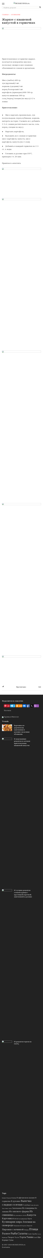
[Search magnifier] (40, 7)
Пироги (29, 1226)
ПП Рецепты (23, 1225)
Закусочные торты (7, 1208)
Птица (33, 1229)
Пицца (26, 1230)
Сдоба (34, 1234)
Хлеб (35, 1237)
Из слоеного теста (19, 1215)
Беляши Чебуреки (6, 1198)
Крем (30, 1219)
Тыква (30, 1237)
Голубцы (26, 1205)
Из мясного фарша (19, 1211)
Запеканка (17, 1208)
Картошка (7, 1218)
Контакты (6, 1247)
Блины (13, 1198)
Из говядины (28, 1208)
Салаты (22, 1233)
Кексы (15, 1219)
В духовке (15, 1201)
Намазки (17, 1226)
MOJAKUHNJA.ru (18, 1245)
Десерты (36, 1205)
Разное (6, 1233)
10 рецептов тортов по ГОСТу (23, 1043)
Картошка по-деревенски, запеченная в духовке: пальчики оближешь (22, 730)
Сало (30, 1234)
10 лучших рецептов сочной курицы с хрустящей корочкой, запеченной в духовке (23, 893)
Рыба (14, 1233)
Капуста (31, 1214)
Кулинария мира (12, 1221)
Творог (11, 1237)
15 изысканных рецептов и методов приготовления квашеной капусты (22, 742)
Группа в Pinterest (11, 717)
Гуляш (32, 1205)
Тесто (17, 1237)
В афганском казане (26, 1198)
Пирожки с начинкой (13, 1229)
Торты (23, 1237)
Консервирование (22, 1218)
